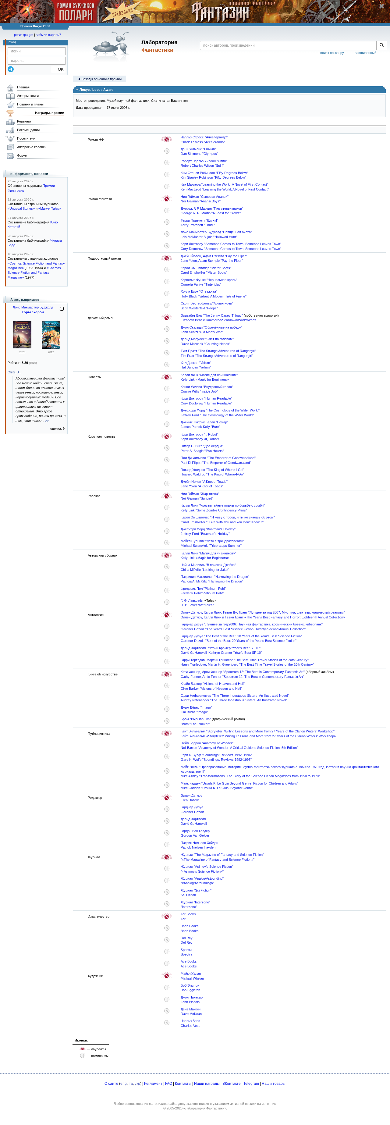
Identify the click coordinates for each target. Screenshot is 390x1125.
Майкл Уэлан (191, 973)
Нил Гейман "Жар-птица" (200, 494)
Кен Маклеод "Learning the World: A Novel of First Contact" (224, 184)
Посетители (26, 138)
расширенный (365, 53)
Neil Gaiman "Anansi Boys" (201, 201)
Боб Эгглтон (190, 985)
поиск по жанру (332, 53)
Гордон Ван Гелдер (195, 831)
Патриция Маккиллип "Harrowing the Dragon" (215, 577)
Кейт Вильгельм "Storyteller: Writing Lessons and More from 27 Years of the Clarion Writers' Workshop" (258, 731)
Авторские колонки (31, 147)
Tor (183, 919)
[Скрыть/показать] (76, 89)
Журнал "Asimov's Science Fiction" (207, 866)
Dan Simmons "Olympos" (199, 153)
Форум (22, 155)
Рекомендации (28, 130)
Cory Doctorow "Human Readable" (206, 403)
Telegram (251, 1083)
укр (137, 1083)
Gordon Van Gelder (195, 835)
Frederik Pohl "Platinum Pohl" (202, 593)
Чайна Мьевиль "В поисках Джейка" (208, 565)
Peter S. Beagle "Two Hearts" (202, 451)
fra (131, 1083)
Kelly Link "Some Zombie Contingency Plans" (214, 510)
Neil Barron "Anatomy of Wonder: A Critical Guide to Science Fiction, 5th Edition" (239, 747)
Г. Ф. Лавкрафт (192, 600)
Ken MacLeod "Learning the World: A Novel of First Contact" (225, 189)
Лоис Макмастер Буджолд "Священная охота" (216, 232)
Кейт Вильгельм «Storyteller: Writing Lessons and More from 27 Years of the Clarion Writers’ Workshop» (258, 736)
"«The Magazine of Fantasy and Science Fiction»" (217, 859)
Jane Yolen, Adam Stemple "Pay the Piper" (212, 260)
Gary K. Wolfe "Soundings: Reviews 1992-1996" (216, 759)
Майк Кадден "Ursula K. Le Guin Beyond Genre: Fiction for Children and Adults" (239, 783)
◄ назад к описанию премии (99, 79)
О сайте (111, 1083)
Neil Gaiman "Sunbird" (197, 498)
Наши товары (273, 1083)
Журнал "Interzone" (195, 902)
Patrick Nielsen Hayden (198, 847)
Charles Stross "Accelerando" (203, 142)
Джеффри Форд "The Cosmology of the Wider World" (220, 410)
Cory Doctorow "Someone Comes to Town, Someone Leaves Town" (231, 249)
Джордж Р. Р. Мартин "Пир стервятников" (212, 208)
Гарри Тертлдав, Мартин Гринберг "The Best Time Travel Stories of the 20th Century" (245, 660)
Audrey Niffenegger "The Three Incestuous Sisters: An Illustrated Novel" (234, 700)
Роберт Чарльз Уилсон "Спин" (204, 161)
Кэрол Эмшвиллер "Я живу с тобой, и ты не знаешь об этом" (228, 517)
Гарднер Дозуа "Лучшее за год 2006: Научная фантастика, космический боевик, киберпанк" (252, 624)
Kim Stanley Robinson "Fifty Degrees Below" (213, 177)
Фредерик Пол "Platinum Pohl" (203, 588)
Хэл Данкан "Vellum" (196, 363)
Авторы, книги (28, 96)
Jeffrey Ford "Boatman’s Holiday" (205, 534)
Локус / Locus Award (96, 89)
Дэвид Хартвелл (193, 819)
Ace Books (189, 961)
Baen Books (190, 926)
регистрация (23, 35)
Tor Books (188, 914)
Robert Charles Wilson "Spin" (202, 165)
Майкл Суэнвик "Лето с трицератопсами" (212, 541)
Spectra (186, 950)
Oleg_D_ (14, 372)
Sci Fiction (188, 895)
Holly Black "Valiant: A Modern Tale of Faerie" (213, 296)
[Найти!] (381, 45)
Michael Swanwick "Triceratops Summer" (211, 545)
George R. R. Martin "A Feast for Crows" (211, 213)
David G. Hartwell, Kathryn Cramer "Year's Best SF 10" (221, 652)
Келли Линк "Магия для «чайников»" (208, 553)
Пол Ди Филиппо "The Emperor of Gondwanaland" (218, 458)
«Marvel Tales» (49, 208)
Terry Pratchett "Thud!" (198, 225)
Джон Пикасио (192, 997)
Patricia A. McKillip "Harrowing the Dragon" (212, 581)
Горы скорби (33, 312)
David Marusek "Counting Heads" (205, 344)
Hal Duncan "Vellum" (196, 367)
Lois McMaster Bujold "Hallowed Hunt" (209, 237)
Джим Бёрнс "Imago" (196, 707)
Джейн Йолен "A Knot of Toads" (204, 481)
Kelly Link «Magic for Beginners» (205, 379)
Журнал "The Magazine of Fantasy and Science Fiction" (222, 854)
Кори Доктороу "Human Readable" (206, 398)
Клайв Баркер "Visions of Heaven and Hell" (213, 683)
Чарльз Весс (190, 1021)
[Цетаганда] (22, 347)
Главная (23, 87)
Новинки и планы (30, 104)
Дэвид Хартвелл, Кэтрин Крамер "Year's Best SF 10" (221, 648)
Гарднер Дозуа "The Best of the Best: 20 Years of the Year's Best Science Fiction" (241, 636)
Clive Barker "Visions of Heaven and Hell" (211, 688)
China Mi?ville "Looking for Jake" (205, 569)
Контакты (183, 1083)
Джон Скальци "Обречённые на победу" (211, 327)
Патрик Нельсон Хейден (199, 843)
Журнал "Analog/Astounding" (202, 878)
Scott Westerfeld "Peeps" (199, 308)
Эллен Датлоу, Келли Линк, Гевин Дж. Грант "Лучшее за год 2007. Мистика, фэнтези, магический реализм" (263, 612)
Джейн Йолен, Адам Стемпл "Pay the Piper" (214, 256)
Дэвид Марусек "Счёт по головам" (207, 339)
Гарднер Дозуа (192, 807)
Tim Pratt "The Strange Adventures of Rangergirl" (217, 356)
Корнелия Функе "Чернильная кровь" (209, 280)
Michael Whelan (192, 978)
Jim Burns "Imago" (194, 712)
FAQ (168, 1083)
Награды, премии (49, 113)
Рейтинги (24, 121)
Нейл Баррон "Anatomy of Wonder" (207, 743)
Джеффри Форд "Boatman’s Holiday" (208, 529)
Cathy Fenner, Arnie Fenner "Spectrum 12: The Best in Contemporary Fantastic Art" (242, 676)
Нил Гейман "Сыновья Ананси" (205, 196)
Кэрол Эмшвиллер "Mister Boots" (206, 268)
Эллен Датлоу (191, 795)
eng (123, 1083)
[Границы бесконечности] (51, 347)
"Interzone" (189, 907)
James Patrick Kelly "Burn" (200, 427)
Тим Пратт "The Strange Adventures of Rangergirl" (218, 351)
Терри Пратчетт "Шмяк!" (199, 220)
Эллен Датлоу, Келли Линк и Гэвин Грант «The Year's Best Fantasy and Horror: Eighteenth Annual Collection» (263, 617)
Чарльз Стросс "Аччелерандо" (204, 137)
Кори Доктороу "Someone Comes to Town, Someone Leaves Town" (231, 244)
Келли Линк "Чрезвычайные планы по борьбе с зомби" (223, 505)
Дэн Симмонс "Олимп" (198, 149)
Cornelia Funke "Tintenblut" (201, 284)
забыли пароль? (48, 35)
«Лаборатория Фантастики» (204, 1108)
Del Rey (187, 938)
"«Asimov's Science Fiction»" (202, 871)
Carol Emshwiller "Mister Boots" (204, 272)
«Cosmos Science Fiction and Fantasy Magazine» (34, 272)
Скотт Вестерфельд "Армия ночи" (207, 303)
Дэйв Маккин (190, 1009)
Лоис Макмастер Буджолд (33, 307)
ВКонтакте (231, 1083)
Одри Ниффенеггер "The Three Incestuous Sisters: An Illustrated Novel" (235, 695)
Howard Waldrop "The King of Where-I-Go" (212, 474)
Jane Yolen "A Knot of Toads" (202, 486)
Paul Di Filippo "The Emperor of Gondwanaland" (216, 463)
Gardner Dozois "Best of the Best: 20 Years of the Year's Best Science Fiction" (238, 641)
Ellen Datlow (190, 800)
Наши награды (207, 1083)
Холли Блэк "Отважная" (199, 291)
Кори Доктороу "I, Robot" (199, 434)
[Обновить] (62, 311)
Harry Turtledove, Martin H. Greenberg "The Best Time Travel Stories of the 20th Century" (247, 664)
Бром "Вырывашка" (196, 719)
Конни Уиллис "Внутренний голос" (207, 387)
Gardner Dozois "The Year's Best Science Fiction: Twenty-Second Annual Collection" (243, 629)
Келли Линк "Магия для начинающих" (209, 375)
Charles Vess (190, 1025)
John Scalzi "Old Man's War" (202, 332)
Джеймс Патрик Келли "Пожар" (204, 422)
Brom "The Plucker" (195, 724)
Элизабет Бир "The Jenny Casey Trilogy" (212, 315)
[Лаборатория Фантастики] (112, 46)
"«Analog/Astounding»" (197, 883)
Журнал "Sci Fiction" (196, 890)
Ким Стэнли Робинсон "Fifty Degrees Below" (214, 173)
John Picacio (190, 1002)
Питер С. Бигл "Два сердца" (202, 446)
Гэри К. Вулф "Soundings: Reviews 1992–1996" (216, 755)
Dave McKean (191, 1014)
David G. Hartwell (194, 823)
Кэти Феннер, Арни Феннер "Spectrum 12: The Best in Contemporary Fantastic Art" (243, 672)
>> (47, 420)
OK (58, 69)
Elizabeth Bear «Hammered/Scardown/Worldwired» (218, 320)
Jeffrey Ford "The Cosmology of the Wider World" (217, 415)
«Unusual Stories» (21, 208)
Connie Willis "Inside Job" (199, 391)
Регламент (153, 1083)
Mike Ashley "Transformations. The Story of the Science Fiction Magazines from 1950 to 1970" (250, 776)
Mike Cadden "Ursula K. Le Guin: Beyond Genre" (217, 788)
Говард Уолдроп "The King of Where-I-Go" (212, 470)
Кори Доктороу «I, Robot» (200, 439)
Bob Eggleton (190, 990)
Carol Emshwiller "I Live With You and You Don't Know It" (222, 522)
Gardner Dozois (192, 812)
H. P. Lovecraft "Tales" (197, 605)
